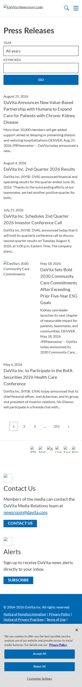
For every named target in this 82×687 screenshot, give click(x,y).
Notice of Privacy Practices (23, 619)
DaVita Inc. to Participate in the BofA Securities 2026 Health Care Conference (38, 377)
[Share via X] (50, 449)
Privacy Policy (59, 614)
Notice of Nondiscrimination (24, 614)
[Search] (66, 8)
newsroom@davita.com (25, 512)
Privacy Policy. (58, 645)
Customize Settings (39, 679)
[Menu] (76, 8)
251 (57, 426)
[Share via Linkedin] (58, 449)
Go (41, 80)
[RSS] (33, 449)
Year (7, 43)
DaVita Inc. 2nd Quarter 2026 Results (39, 169)
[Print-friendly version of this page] (75, 449)
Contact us (20, 524)
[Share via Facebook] (67, 449)
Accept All (39, 654)
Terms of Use (56, 619)
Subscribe (18, 580)
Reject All (39, 666)
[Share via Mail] (42, 449)
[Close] (77, 630)
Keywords (12, 60)
